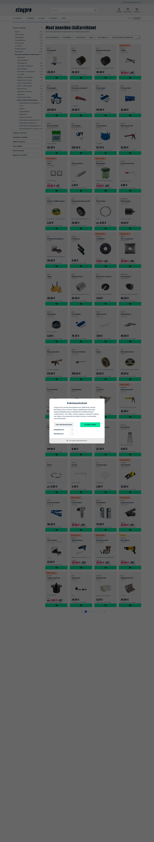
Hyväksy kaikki (90, 424)
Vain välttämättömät (64, 424)
